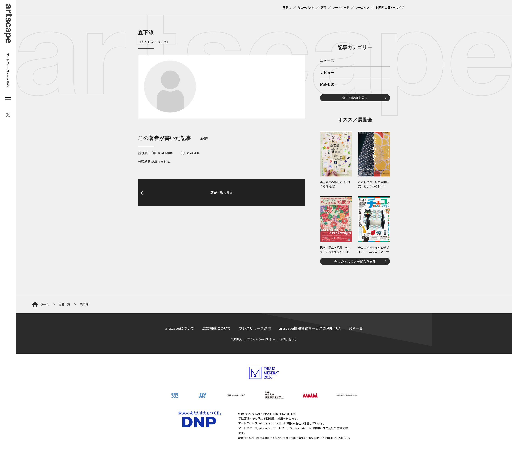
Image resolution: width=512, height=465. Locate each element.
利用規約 (236, 339)
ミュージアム (306, 7)
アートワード (341, 7)
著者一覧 (356, 328)
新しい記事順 (165, 152)
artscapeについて (179, 328)
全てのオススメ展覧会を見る (355, 261)
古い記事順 (193, 152)
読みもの (327, 84)
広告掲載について (216, 328)
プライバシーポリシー (261, 339)
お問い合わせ (288, 339)
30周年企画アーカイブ (390, 7)
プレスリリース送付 (255, 328)
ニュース (327, 61)
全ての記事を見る (355, 97)
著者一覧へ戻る (221, 192)
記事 (323, 7)
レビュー (327, 73)
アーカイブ (362, 7)
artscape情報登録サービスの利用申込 (310, 328)
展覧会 (287, 7)
